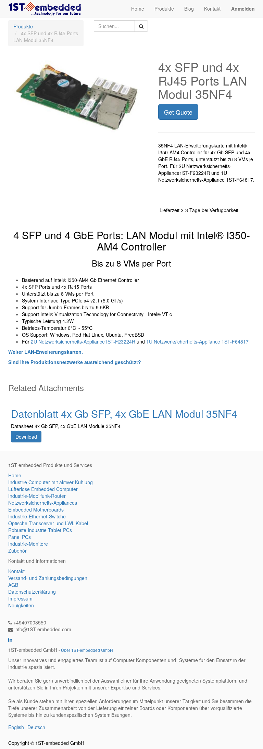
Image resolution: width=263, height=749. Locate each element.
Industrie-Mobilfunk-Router (37, 495)
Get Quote (178, 111)
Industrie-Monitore (28, 543)
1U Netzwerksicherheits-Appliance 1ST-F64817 (197, 341)
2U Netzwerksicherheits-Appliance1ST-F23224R (83, 341)
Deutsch (36, 727)
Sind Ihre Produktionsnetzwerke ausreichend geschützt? (74, 362)
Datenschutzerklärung (32, 591)
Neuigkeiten (21, 605)
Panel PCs (19, 536)
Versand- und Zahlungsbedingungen (47, 577)
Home (14, 475)
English (16, 727)
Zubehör (17, 550)
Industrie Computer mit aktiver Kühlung (50, 482)
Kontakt (16, 571)
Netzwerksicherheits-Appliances (42, 502)
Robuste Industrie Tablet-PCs (40, 530)
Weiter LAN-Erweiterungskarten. (45, 351)
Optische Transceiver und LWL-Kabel (48, 523)
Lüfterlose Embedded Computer (43, 489)
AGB (13, 584)
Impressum (20, 598)
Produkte (23, 26)
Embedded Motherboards (36, 509)
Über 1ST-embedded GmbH (87, 650)
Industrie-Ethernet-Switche (37, 516)
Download (26, 436)
